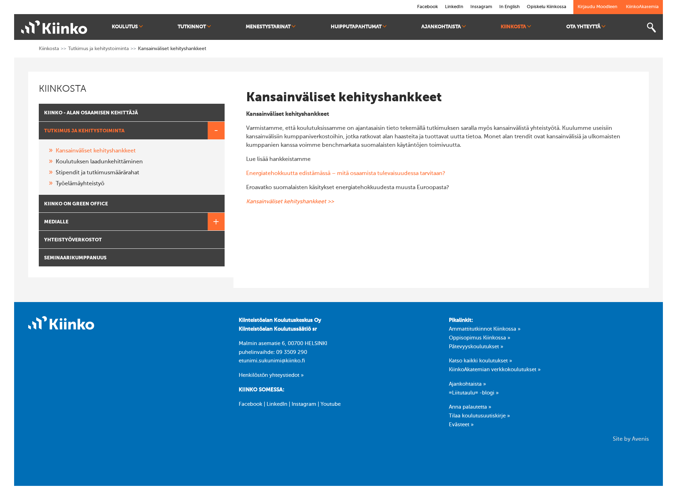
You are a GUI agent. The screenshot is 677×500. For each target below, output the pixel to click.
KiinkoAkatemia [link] (642, 7)
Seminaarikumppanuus (75, 257)
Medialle (56, 221)
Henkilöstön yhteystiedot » (271, 375)
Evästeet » (461, 425)
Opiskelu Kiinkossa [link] (546, 7)
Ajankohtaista (441, 26)
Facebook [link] (427, 7)
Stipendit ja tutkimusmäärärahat (97, 173)
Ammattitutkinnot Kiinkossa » (484, 329)
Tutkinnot (192, 26)
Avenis (640, 439)
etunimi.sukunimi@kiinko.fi (272, 361)
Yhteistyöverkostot (73, 239)
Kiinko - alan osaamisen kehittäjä (91, 112)
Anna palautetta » (470, 407)
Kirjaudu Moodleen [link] (597, 7)
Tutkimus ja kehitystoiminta (98, 48)
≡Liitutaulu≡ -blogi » (474, 393)
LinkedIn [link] (454, 7)
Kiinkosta (513, 26)
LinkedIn (277, 404)
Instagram (304, 404)
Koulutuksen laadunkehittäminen (99, 162)
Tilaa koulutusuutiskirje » (479, 416)
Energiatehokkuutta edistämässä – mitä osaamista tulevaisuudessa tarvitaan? (345, 173)
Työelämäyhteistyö (80, 184)
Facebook (250, 404)
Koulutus (125, 26)
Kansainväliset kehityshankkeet (96, 151)
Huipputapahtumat (356, 26)
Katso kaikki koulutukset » (480, 361)
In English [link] (509, 7)
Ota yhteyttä (583, 26)
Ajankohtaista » (467, 384)
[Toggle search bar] (651, 28)
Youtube (331, 404)
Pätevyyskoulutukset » (476, 347)
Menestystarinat (268, 26)
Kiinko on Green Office (76, 203)
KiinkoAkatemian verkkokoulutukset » (495, 370)
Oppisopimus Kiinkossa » (479, 338)
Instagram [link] (481, 7)
